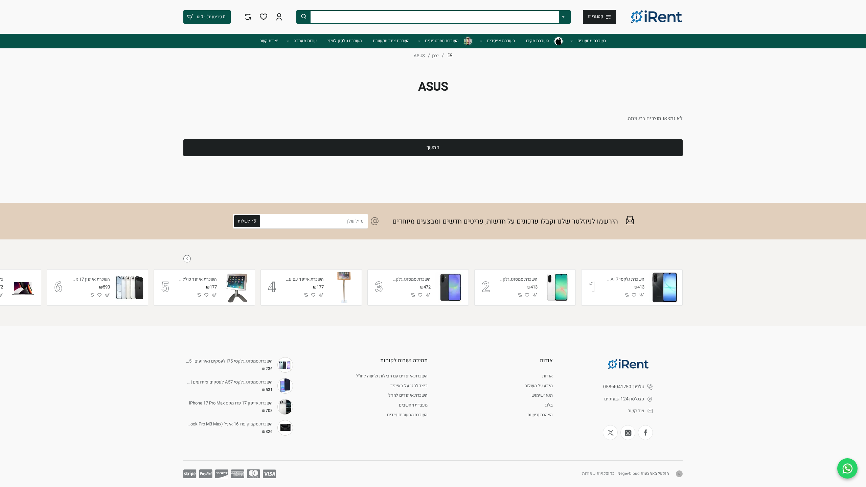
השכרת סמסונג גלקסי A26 (518, 279)
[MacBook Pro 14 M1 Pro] (23, 287)
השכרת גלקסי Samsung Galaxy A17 (625, 279)
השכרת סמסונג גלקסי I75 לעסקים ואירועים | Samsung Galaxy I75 (229, 361)
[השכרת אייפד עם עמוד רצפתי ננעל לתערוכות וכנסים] (343, 287)
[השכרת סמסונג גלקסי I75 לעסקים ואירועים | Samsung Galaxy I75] (285, 365)
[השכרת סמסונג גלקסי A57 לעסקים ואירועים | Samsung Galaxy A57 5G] (285, 386)
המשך (433, 147)
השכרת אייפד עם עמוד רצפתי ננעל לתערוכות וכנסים (304, 279)
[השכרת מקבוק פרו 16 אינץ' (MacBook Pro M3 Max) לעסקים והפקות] (285, 428)
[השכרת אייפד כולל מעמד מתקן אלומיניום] (237, 287)
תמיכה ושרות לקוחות (404, 360)
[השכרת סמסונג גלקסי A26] (557, 287)
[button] (642, 295)
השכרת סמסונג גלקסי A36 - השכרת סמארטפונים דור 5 (411, 279)
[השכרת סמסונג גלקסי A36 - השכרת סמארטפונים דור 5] (450, 287)
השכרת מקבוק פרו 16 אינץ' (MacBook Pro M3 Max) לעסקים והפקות (229, 424)
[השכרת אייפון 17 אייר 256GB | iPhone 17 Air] (130, 287)
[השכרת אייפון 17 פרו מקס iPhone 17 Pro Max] (285, 407)
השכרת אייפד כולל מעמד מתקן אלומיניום (197, 279)
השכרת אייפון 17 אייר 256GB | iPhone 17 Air (90, 279)
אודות (546, 360)
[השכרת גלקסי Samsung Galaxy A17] (664, 287)
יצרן (435, 55)
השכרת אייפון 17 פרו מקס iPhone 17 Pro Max (231, 403)
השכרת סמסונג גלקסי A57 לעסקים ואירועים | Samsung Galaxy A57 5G (229, 382)
